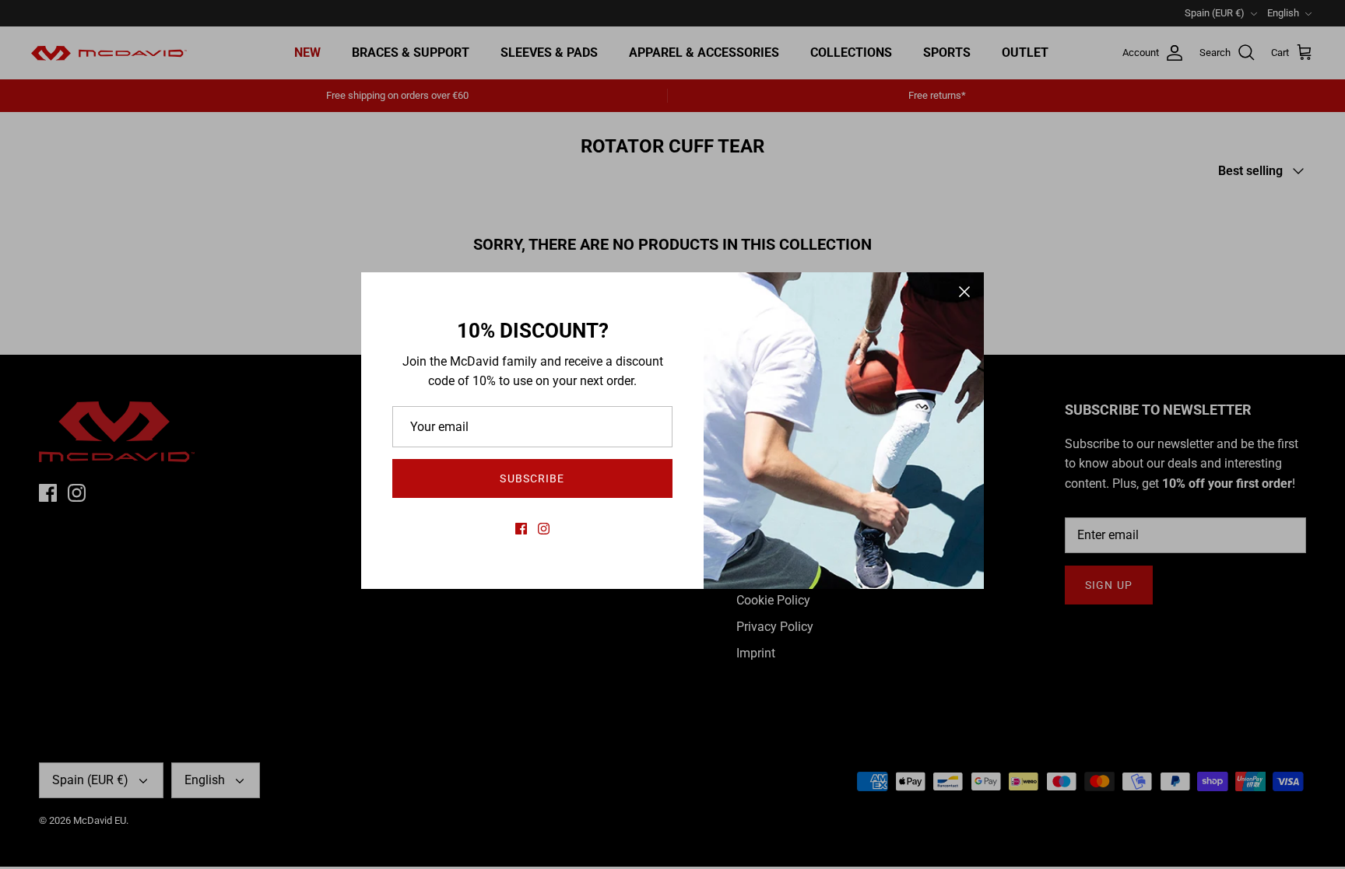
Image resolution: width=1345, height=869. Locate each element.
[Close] (964, 292)
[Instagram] (544, 528)
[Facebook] (521, 528)
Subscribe (532, 478)
